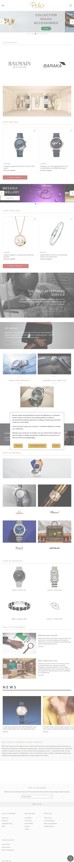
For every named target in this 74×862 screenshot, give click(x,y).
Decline (18, 446)
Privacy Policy (30, 438)
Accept (56, 446)
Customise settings (37, 446)
